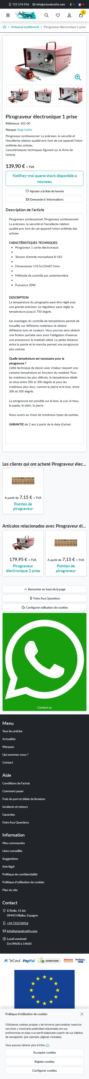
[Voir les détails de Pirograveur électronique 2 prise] (23, 543)
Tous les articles (12, 731)
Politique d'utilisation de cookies (23, 882)
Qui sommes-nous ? (15, 754)
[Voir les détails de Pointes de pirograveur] (23, 481)
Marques (8, 746)
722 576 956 (20, 4)
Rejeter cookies (44, 1061)
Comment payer (13, 791)
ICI (47, 1045)
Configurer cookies (44, 1070)
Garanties (8, 814)
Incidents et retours (15, 806)
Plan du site (9, 890)
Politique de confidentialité (19, 874)
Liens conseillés (12, 850)
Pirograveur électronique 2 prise (23, 568)
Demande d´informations (46, 199)
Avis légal (8, 866)
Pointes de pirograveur (23, 506)
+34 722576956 (17, 923)
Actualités (9, 739)
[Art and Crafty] (27, 15)
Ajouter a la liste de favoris (46, 191)
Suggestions (10, 858)
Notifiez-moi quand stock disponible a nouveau (45, 178)
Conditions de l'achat (16, 783)
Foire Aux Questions (15, 822)
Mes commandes (13, 843)
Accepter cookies (44, 1052)
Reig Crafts (24, 129)
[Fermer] (82, 1014)
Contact (7, 762)
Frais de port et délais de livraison (23, 799)
